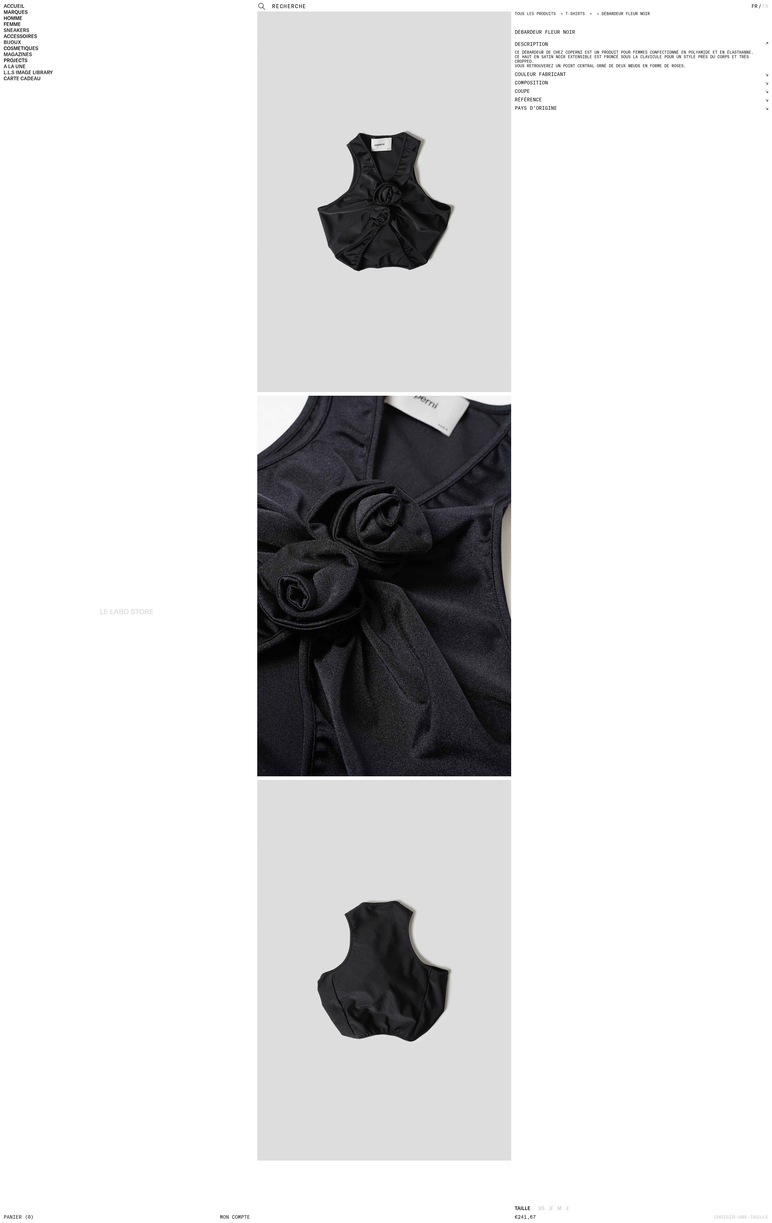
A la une (15, 66)
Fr (754, 6)
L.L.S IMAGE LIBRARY (28, 72)
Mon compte (235, 1217)
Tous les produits (535, 13)
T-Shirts (575, 13)
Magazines (18, 54)
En (765, 6)
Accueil (14, 6)
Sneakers (16, 30)
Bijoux (12, 42)
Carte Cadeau (22, 78)
